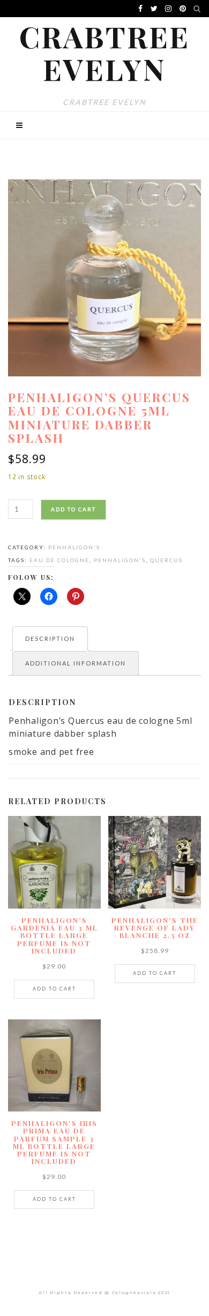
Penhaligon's (74, 547)
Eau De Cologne (59, 560)
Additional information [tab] (75, 663)
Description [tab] (50, 638)
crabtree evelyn (104, 52)
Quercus (166, 560)
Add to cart (73, 509)
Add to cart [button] (54, 989)
